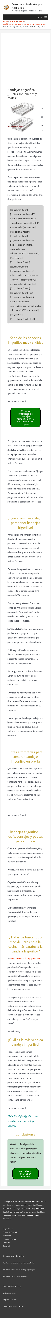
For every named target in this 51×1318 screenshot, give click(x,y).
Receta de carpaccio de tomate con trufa (18, 1263)
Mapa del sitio (8, 1229)
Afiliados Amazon (9, 1239)
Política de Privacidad (11, 1232)
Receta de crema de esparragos (14, 1276)
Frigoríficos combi (10, 1299)
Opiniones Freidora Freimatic (14, 1306)
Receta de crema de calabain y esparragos (19, 1269)
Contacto (6, 1242)
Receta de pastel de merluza (13, 1256)
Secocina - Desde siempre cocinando (27, 5)
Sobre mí (6, 1246)
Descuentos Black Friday (12, 1286)
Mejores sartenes (9, 1293)
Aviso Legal (7, 1235)
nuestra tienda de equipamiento (25, 958)
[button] (40, 17)
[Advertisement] (25, 60)
